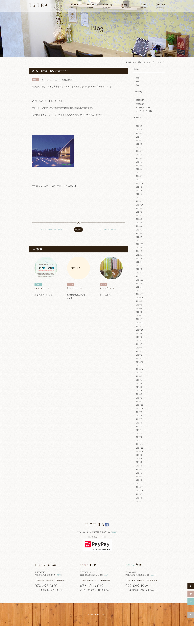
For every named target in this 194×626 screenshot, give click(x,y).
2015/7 (139, 501)
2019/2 (139, 355)
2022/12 (139, 240)
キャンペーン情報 (144, 111)
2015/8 (139, 498)
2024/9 (139, 187)
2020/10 (139, 298)
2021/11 (139, 280)
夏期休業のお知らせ (43, 295)
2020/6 (139, 301)
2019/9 (139, 333)
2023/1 (139, 237)
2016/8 (139, 458)
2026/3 (139, 140)
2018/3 (139, 394)
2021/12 (139, 276)
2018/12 (139, 362)
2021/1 (139, 290)
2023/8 (139, 212)
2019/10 (139, 330)
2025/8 (139, 158)
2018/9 (139, 373)
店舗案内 (90, 6)
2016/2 (139, 476)
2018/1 (139, 401)
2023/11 (139, 201)
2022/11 (139, 244)
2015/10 (139, 491)
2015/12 (139, 483)
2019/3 (139, 351)
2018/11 (139, 365)
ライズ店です (106, 295)
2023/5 (139, 223)
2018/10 (139, 369)
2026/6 (139, 129)
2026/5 (139, 133)
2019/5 (139, 344)
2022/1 (139, 273)
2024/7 (139, 194)
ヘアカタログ (107, 6)
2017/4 (139, 430)
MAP (114, 532)
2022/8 (139, 251)
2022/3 (139, 265)
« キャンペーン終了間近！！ (53, 229)
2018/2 (139, 398)
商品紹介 (143, 6)
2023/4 (139, 226)
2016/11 (139, 448)
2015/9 (139, 494)
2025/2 (139, 172)
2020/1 (139, 319)
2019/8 (139, 337)
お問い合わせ (160, 6)
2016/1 (139, 480)
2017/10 (139, 408)
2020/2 (139, 315)
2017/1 (139, 441)
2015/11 (139, 487)
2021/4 (139, 287)
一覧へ (78, 229)
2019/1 (139, 358)
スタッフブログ (127, 6)
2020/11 (139, 294)
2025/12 (139, 147)
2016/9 (139, 455)
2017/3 (139, 433)
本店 (138, 78)
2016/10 (139, 451)
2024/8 (139, 190)
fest (137, 85)
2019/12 (139, 323)
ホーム (74, 6)
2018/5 (139, 387)
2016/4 (139, 469)
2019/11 (139, 326)
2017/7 (139, 419)
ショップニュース (144, 107)
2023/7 (139, 215)
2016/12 (139, 444)
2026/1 (139, 144)
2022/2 (139, 269)
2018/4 (139, 390)
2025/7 (139, 162)
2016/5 (139, 466)
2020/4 (139, 308)
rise (134, 62)
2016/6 (139, 462)
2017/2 (139, 437)
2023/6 (139, 219)
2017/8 (139, 416)
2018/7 (139, 380)
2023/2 (139, 233)
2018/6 (139, 383)
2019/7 (139, 340)
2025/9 (139, 155)
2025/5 (139, 165)
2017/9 (139, 412)
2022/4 (139, 262)
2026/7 (139, 126)
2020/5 (139, 305)
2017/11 (139, 405)
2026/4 (139, 137)
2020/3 (139, 312)
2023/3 (139, 230)
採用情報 (140, 100)
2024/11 (139, 180)
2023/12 (139, 197)
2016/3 (139, 473)
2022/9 (139, 247)
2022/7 (139, 255)
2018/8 (139, 376)
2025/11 (139, 151)
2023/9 (139, 208)
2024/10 (139, 183)
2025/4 (139, 169)
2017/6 (139, 423)
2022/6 (139, 258)
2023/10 (139, 205)
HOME (128, 62)
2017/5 (139, 426)
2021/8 (139, 283)
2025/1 (139, 176)
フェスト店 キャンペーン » (103, 229)
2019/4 (139, 348)
